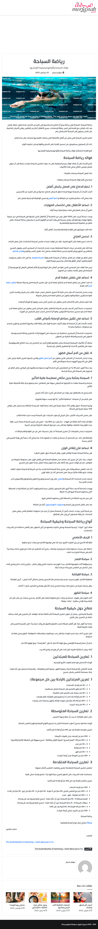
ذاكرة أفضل (53, 198)
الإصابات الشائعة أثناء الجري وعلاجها (61, 906)
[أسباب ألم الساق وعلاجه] (83, 897)
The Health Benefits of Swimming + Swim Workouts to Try (59, 849)
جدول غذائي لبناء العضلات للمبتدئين (39, 906)
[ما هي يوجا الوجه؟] (15, 897)
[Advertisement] (49, 34)
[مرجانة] (84, 7)
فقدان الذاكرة (18, 251)
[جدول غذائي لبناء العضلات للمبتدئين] (37, 897)
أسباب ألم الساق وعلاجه (85, 906)
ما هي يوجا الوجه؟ (17, 905)
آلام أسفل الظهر (45, 358)
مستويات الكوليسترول (55, 504)
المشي (60, 479)
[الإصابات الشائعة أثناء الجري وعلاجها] (60, 897)
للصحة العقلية (38, 257)
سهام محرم (57, 72)
